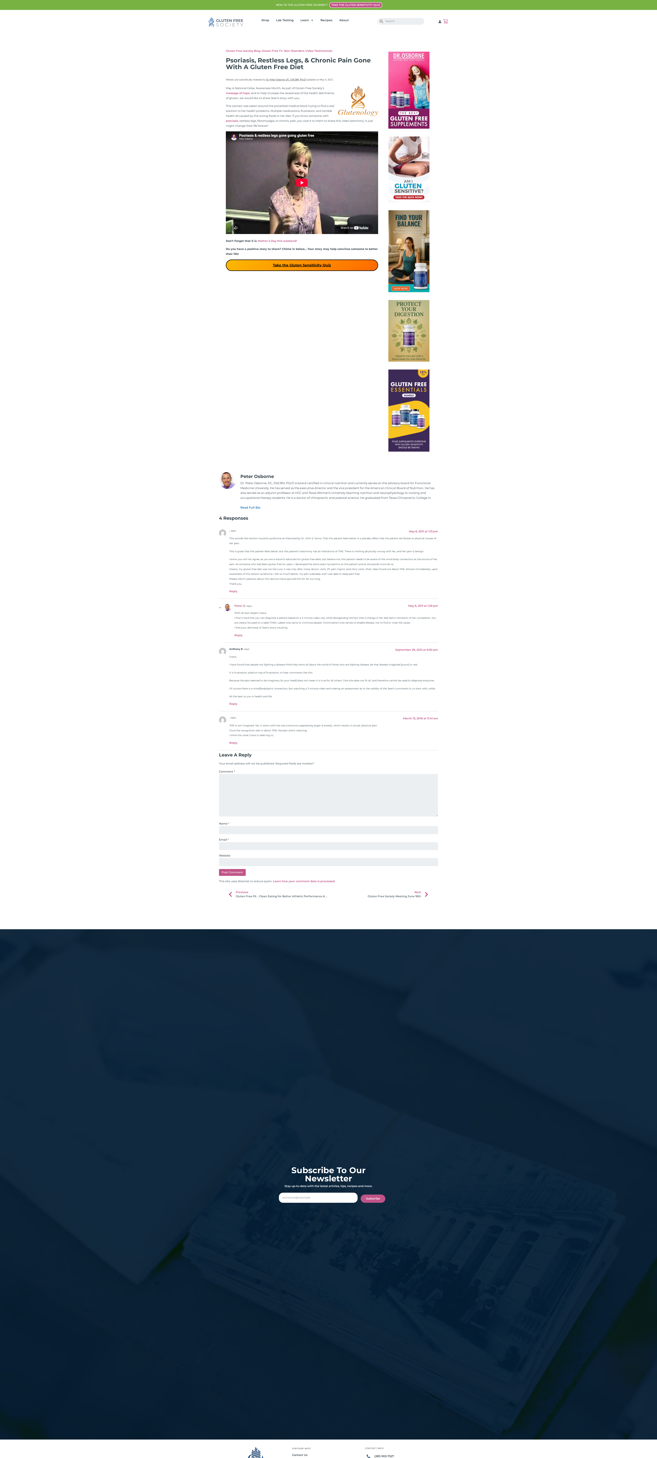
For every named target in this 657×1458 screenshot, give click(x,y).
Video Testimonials (318, 51)
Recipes (326, 20)
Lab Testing (285, 20)
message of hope (238, 93)
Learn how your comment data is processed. (304, 881)
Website (224, 855)
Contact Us (299, 1455)
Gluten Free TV (272, 51)
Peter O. (240, 605)
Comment (227, 771)
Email (224, 839)
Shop (265, 20)
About (344, 20)
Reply (233, 591)
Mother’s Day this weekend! (277, 241)
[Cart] (445, 21)
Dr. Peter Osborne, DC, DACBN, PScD (286, 80)
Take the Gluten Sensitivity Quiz (302, 265)
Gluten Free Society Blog (243, 51)
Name (224, 823)
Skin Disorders (294, 51)
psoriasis (232, 120)
